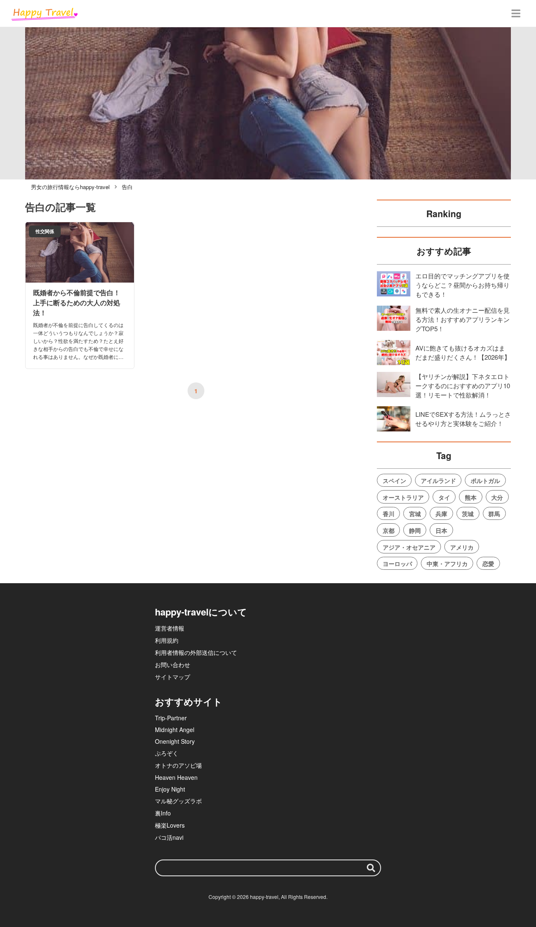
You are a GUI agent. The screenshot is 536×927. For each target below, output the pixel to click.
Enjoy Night (170, 789)
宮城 (415, 513)
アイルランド (438, 480)
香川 (388, 513)
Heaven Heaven (176, 777)
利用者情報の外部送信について (196, 652)
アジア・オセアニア (409, 547)
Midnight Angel (174, 729)
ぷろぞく (166, 753)
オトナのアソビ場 (178, 765)
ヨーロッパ (397, 563)
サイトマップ (172, 677)
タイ (444, 497)
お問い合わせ (172, 664)
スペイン (394, 480)
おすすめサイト (188, 701)
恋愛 (488, 563)
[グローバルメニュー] (516, 13)
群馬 (494, 513)
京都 (388, 530)
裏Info (163, 813)
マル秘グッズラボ (178, 801)
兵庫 (441, 513)
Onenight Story (175, 741)
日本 (441, 530)
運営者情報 (169, 628)
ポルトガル (485, 480)
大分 (497, 497)
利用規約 (166, 640)
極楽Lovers (170, 825)
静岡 (415, 530)
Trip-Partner (171, 718)
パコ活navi (169, 837)
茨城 (468, 513)
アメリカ (462, 547)
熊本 (471, 497)
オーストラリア (403, 497)
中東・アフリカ (447, 563)
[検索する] (371, 867)
